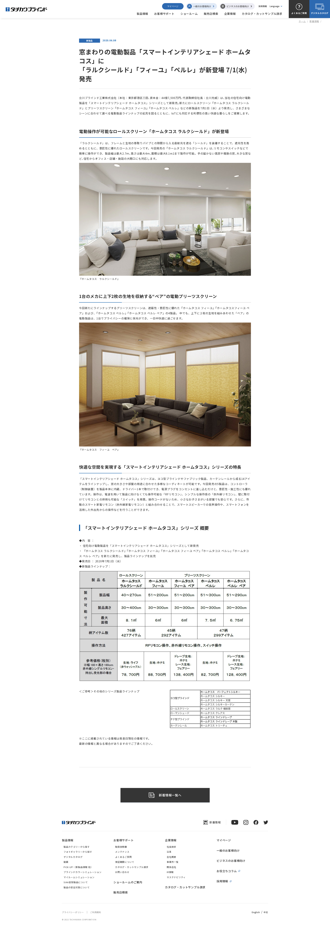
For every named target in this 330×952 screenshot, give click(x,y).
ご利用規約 (95, 912)
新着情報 (314, 21)
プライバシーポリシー (73, 912)
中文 (266, 912)
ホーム (302, 21)
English (256, 912)
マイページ (172, 6)
